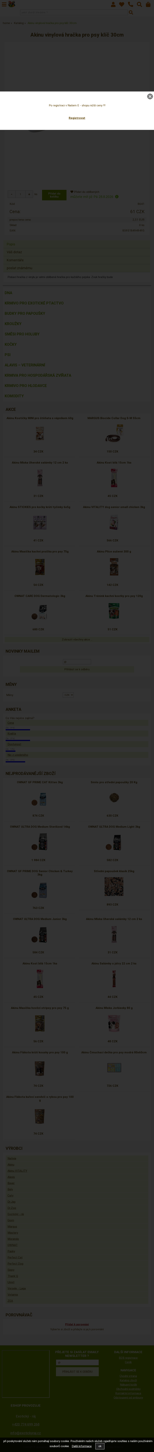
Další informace (82, 1446)
